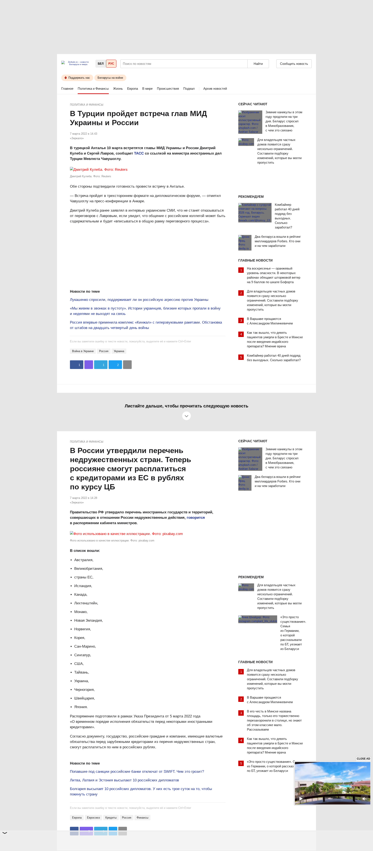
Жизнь (118, 88)
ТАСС (139, 153)
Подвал (189, 88)
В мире (147, 88)
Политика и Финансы (93, 88)
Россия (103, 351)
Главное (67, 88)
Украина (119, 351)
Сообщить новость (294, 63)
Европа (132, 88)
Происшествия (168, 88)
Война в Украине (83, 351)
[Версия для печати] (127, 364)
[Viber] (88, 364)
